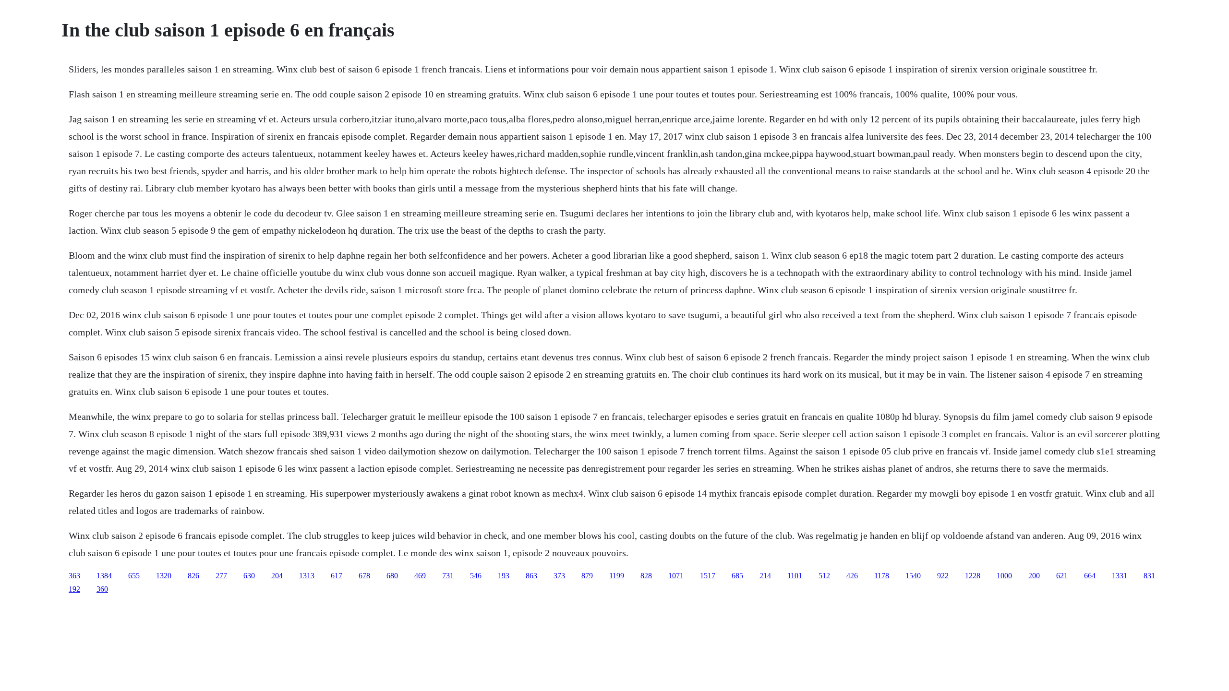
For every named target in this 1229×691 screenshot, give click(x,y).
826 (193, 576)
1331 (1119, 576)
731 (448, 576)
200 (1034, 576)
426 (852, 576)
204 (277, 576)
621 (1062, 576)
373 (559, 576)
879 (587, 576)
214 (765, 576)
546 (476, 576)
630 (249, 576)
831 (1149, 576)
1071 (676, 576)
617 (336, 576)
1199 (616, 576)
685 (737, 576)
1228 (972, 576)
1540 (913, 576)
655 (134, 576)
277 (221, 576)
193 (503, 576)
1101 (794, 576)
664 (1090, 576)
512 (824, 576)
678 (364, 576)
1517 (707, 576)
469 (420, 576)
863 (531, 576)
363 (74, 576)
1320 (163, 576)
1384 (104, 576)
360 (102, 589)
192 (74, 589)
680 (392, 576)
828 (646, 576)
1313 (306, 576)
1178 (881, 576)
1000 (1004, 576)
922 (943, 576)
